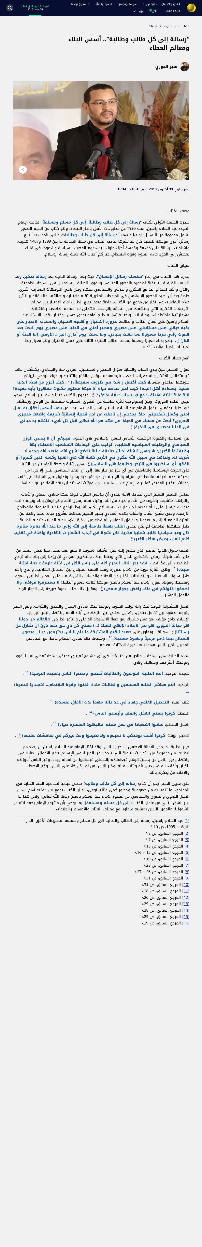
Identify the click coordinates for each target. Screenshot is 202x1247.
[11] (185, 891)
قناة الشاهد (172, 11)
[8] (186, 872)
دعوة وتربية (150, 4)
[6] (186, 859)
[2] (186, 833)
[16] (185, 923)
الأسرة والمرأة (103, 4)
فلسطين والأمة (79, 4)
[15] (185, 916)
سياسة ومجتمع (127, 4)
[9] (186, 878)
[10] (185, 884)
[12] (185, 897)
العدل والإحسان (170, 4)
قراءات (153, 26)
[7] (186, 865)
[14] (185, 910)
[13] (185, 903)
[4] (186, 846)
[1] (186, 820)
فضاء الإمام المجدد (176, 26)
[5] (186, 852)
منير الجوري (166, 66)
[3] (186, 839)
